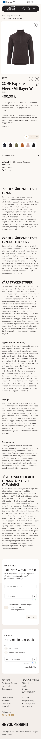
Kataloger (25, 686)
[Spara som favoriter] (37, 79)
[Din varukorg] (29, 9)
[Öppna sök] (24, 9)
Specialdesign (7, 689)
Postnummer (13, 648)
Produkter (5, 16)
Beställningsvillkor (28, 703)
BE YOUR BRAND (28, 692)
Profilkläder (14, 16)
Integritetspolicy (28, 700)
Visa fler (4, 126)
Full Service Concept (9, 683)
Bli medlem (6, 700)
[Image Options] (36, 25)
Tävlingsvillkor (27, 706)
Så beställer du (27, 683)
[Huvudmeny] (34, 9)
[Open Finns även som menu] (37, 85)
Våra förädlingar (7, 686)
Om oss (25, 689)
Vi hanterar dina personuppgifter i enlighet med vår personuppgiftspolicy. (21, 607)
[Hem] (11, 8)
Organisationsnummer (17, 652)
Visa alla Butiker (31, 667)
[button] (20, 47)
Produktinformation (9, 156)
